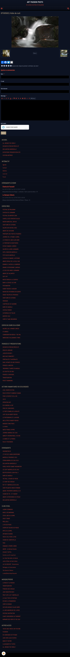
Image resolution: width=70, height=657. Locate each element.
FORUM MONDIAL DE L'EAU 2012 (11, 460)
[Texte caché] (20, 98)
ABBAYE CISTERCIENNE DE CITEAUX (11, 497)
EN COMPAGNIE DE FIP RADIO (10, 635)
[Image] (23, 98)
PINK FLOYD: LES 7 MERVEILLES (11, 595)
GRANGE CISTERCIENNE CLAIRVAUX (11, 267)
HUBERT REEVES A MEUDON (10, 289)
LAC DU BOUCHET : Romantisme (11, 564)
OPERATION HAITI (7, 402)
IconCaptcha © (26, 128)
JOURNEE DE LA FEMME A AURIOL (11, 237)
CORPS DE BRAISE (7, 604)
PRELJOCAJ (5, 521)
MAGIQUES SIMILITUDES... (9, 423)
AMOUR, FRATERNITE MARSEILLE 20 (12, 491)
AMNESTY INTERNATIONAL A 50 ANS (11, 436)
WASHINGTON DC (7, 451)
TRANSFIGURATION (7, 378)
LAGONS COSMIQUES (8, 509)
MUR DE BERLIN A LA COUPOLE (10, 279)
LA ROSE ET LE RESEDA (9, 583)
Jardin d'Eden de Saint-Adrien (10, 561)
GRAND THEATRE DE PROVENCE (10, 295)
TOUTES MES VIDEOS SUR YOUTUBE (11, 629)
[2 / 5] (4, 66)
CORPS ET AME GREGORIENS (10, 319)
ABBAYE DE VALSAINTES (9, 273)
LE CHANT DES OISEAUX (9, 482)
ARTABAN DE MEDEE (8, 534)
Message (3, 96)
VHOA (4, 543)
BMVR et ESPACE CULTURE (9, 283)
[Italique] (4, 98)
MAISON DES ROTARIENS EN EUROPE (12, 292)
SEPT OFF (5, 276)
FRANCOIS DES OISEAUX (9, 589)
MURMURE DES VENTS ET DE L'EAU (11, 619)
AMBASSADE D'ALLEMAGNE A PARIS (11, 338)
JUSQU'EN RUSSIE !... (8, 353)
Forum (4, 177)
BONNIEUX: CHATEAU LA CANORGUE (11, 264)
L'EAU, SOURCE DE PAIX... (9, 390)
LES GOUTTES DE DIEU (8, 371)
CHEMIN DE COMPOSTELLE (9, 540)
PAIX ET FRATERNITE (8, 442)
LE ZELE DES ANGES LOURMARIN (11, 270)
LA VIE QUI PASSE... (7, 525)
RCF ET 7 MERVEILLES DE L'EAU (11, 485)
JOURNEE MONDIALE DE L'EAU (10, 433)
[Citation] (14, 98)
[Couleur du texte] (11, 98)
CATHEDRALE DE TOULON (9, 313)
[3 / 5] (6, 66)
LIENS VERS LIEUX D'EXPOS (9, 638)
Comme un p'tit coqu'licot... (9, 555)
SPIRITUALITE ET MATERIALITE (10, 359)
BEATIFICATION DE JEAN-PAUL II (10, 472)
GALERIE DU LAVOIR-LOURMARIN (10, 249)
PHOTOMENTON (6, 286)
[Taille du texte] (8, 98)
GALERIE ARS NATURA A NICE (10, 228)
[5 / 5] (11, 66)
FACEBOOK (5, 632)
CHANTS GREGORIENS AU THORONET (12, 616)
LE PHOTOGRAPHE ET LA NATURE (11, 417)
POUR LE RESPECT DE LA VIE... (10, 396)
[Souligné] (6, 98)
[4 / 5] (9, 66)
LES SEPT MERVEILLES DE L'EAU (11, 469)
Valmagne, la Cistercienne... (9, 567)
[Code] (27, 98)
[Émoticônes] (29, 98)
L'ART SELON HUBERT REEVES (10, 414)
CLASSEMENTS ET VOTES (9, 644)
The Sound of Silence (8, 570)
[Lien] (18, 98)
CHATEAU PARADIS (7, 310)
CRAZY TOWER (6, 518)
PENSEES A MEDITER (8, 365)
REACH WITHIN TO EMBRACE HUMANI (12, 393)
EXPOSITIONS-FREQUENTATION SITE (11, 152)
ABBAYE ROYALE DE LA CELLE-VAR (11, 261)
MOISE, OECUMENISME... (9, 512)
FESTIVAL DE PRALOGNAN (9, 209)
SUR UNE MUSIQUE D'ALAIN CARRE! (11, 607)
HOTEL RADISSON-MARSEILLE (10, 252)
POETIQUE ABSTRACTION (9, 613)
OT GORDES (5, 332)
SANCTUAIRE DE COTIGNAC (9, 225)
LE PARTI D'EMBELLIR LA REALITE (11, 411)
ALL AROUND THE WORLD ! (9, 143)
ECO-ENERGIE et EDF (8, 405)
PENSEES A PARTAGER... (9, 374)
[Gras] (2, 98)
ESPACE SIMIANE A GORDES (9, 246)
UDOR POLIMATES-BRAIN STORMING (11, 488)
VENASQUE (5, 301)
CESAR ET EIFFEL (7, 552)
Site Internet (4, 88)
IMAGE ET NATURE (7, 641)
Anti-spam (3, 123)
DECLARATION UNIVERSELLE (10, 149)
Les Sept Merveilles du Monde (10, 558)
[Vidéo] (25, 98)
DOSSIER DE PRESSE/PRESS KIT (11, 146)
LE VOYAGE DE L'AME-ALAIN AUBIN (11, 240)
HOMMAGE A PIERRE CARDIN (10, 546)
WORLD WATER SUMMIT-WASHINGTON (12, 466)
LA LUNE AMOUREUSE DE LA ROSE (11, 610)
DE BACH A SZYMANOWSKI (9, 601)
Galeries (5, 171)
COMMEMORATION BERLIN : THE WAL (12, 335)
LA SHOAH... (5, 426)
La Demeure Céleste (8, 195)
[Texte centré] (16, 98)
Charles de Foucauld (8, 187)
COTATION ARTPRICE (8, 155)
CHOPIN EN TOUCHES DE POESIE (11, 528)
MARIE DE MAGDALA (7, 307)
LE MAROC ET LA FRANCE (9, 439)
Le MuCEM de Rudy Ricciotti (10, 573)
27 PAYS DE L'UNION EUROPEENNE (11, 454)
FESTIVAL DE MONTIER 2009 (10, 215)
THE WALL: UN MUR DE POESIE (10, 479)
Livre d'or (5, 174)
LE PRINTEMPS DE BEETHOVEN (10, 243)
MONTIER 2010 (6, 316)
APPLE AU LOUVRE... (8, 531)
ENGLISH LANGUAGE (7, 350)
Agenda (4, 165)
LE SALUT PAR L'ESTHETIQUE (10, 598)
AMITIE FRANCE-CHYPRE (9, 430)
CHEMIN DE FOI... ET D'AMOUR (10, 494)
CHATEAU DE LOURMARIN (9, 212)
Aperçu (33, 98)
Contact (5, 168)
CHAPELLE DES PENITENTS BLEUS (11, 219)
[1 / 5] (2, 66)
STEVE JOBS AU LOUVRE (9, 515)
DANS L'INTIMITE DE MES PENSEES (11, 362)
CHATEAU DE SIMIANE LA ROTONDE (11, 258)
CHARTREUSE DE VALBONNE (10, 304)
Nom (2, 74)
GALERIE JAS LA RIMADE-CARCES (11, 328)
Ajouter (3, 133)
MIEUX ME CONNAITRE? (8, 356)
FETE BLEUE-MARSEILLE (9, 255)
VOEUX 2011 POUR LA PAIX (9, 537)
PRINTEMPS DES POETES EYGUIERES (12, 234)
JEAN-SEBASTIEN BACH (8, 592)
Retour (35, 53)
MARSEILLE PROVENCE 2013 (10, 457)
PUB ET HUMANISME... (8, 380)
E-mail (2, 81)
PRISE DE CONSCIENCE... (9, 408)
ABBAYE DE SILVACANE (8, 231)
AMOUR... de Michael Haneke (10, 549)
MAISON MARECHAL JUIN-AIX (10, 222)
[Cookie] (4, 653)
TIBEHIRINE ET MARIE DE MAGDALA (11, 368)
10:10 (4, 399)
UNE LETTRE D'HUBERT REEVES (11, 420)
